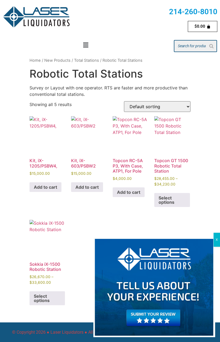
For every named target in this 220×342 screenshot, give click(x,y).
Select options (166, 200)
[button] (85, 45)
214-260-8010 (193, 11)
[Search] (211, 46)
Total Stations (86, 60)
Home (35, 60)
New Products (57, 60)
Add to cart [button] (45, 187)
